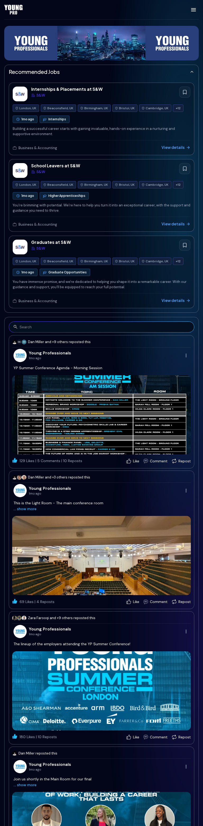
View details (173, 147)
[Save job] (184, 92)
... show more (24, 508)
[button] (101, 414)
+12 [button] (178, 108)
